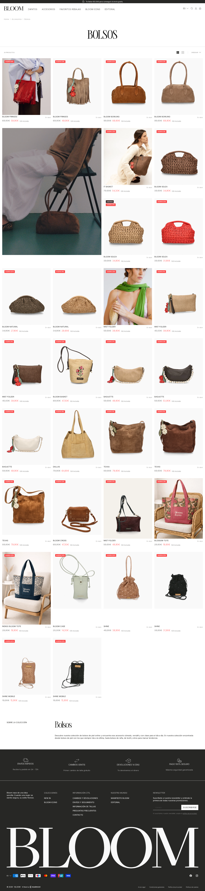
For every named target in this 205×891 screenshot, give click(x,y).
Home (6, 19)
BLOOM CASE (59, 626)
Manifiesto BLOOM (120, 798)
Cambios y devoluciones (85, 798)
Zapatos (32, 9)
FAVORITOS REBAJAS (70, 9)
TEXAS (106, 467)
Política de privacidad (175, 887)
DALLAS (56, 467)
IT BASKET (108, 187)
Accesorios (48, 9)
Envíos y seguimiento (83, 802)
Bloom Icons (92, 9)
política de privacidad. (190, 813)
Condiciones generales (156, 887)
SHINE (106, 626)
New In (47, 798)
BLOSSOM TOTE (161, 540)
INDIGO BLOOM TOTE (11, 626)
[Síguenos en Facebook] (190, 875)
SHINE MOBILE (8, 696)
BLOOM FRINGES (9, 117)
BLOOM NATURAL (10, 327)
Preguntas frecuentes (84, 811)
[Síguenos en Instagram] (197, 875)
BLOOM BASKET (60, 397)
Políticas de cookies (192, 887)
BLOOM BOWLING (112, 117)
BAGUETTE (108, 397)
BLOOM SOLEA (160, 187)
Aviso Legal (141, 887)
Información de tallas (84, 806)
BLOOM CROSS (59, 540)
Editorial (110, 9)
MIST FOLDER (109, 327)
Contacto (78, 815)
